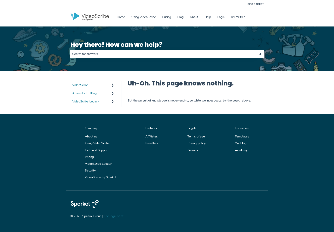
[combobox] (163, 54)
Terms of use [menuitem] (196, 136)
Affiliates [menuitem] (151, 136)
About (194, 17)
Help (207, 17)
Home (121, 17)
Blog (180, 17)
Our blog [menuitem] (240, 143)
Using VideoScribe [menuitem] (97, 143)
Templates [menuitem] (242, 136)
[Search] (260, 54)
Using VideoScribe (143, 17)
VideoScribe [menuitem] (80, 85)
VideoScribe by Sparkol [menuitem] (100, 177)
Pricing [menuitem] (89, 157)
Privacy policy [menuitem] (196, 143)
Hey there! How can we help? (116, 44)
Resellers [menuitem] (151, 143)
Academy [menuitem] (241, 150)
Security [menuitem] (90, 170)
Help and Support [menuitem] (97, 150)
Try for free (238, 17)
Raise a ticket (254, 4)
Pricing (166, 17)
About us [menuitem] (91, 136)
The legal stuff (113, 216)
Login (221, 17)
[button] (113, 85)
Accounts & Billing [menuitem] (84, 93)
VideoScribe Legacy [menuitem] (85, 101)
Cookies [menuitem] (192, 150)
